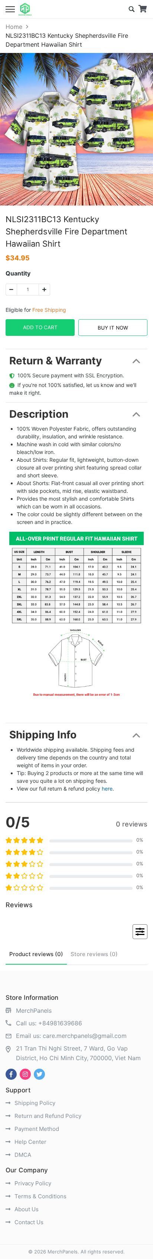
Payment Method (36, 1128)
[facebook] (11, 1074)
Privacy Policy (32, 1183)
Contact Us (28, 1222)
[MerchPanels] (25, 9)
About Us (26, 1209)
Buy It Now (113, 328)
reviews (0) (36, 954)
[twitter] (39, 1074)
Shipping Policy (34, 1102)
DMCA (22, 1154)
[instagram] (25, 1074)
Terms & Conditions (39, 1196)
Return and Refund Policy (47, 1115)
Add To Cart (40, 327)
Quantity (18, 273)
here (107, 788)
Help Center (29, 1141)
